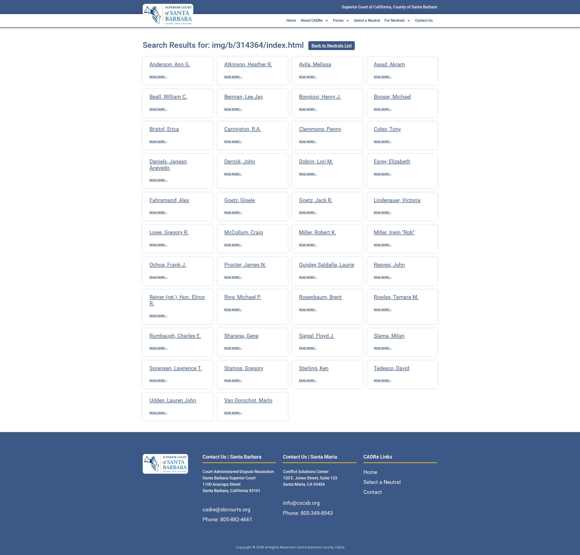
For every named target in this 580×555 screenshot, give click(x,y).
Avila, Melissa (315, 64)
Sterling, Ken (314, 368)
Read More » (158, 77)
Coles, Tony (387, 129)
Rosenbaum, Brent (320, 297)
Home (291, 20)
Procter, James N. (245, 265)
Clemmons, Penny (320, 129)
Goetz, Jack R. (315, 200)
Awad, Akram (389, 64)
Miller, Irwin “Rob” (394, 232)
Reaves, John (389, 265)
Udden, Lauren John (173, 400)
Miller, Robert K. (317, 232)
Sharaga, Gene (241, 336)
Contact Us (424, 20)
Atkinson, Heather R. (248, 64)
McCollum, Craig (243, 232)
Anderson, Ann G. (170, 64)
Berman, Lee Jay (243, 97)
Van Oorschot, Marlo (248, 400)
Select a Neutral (367, 20)
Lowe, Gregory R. (169, 232)
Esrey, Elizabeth (392, 162)
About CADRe (312, 20)
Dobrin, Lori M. (316, 162)
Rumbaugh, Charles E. (175, 336)
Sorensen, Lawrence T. (176, 368)
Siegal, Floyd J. (316, 336)
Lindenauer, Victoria (397, 200)
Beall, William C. (168, 97)
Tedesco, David (391, 368)
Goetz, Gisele (239, 200)
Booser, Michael (392, 97)
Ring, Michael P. (242, 297)
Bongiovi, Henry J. (320, 97)
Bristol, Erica (164, 129)
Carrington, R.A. (242, 129)
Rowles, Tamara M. (396, 297)
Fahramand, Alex (169, 200)
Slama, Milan (389, 336)
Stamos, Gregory (243, 368)
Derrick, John (239, 162)
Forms (338, 20)
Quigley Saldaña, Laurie (326, 265)
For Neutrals (394, 20)
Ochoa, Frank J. (168, 265)
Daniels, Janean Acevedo (168, 165)
